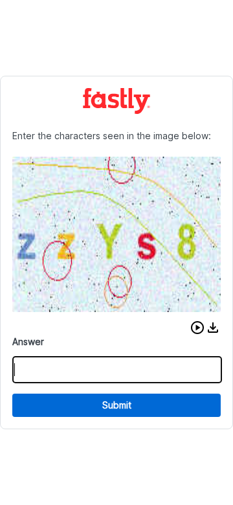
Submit (116, 404)
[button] (197, 327)
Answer (28, 341)
